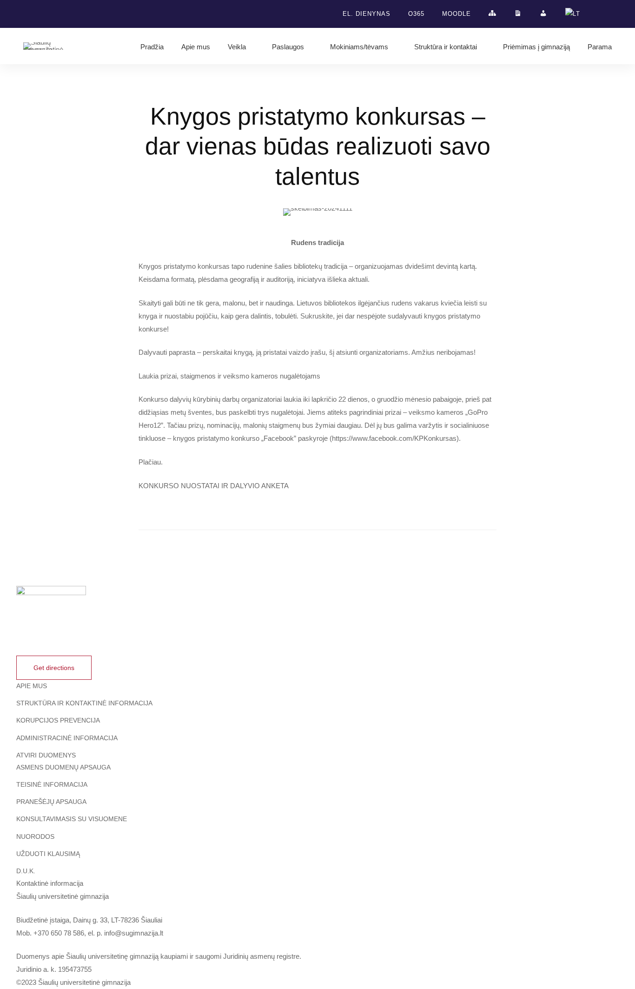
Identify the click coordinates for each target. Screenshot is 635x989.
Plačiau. (151, 462)
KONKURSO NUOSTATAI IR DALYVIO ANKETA (214, 486)
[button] (54, 668)
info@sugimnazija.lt (133, 933)
